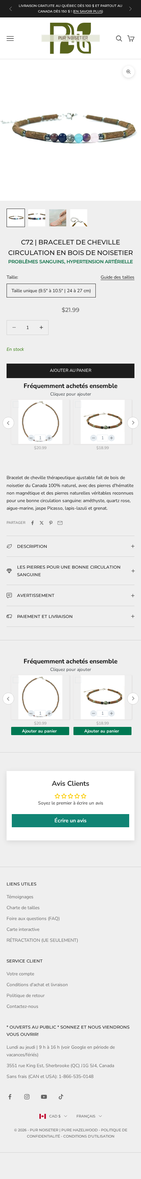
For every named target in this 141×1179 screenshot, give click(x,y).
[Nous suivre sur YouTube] (44, 1096)
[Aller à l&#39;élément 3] (58, 218)
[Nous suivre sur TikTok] (61, 1096)
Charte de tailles (23, 908)
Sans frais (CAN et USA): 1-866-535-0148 (50, 1076)
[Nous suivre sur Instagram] (27, 1096)
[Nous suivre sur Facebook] (10, 1096)
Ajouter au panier (70, 370)
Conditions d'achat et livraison (37, 985)
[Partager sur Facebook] (32, 522)
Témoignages (20, 897)
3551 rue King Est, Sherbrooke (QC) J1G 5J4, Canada (60, 1066)
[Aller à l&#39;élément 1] (16, 218)
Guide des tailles (117, 277)
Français (85, 1116)
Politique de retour (26, 995)
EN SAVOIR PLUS (88, 11)
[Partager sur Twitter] (41, 522)
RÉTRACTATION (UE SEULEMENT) (42, 940)
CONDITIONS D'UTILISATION (88, 1136)
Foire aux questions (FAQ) (33, 918)
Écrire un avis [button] (70, 820)
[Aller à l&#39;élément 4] (79, 218)
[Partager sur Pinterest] (50, 522)
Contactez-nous (22, 1006)
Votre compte (20, 974)
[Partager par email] (60, 522)
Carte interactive (23, 929)
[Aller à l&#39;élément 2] (37, 218)
